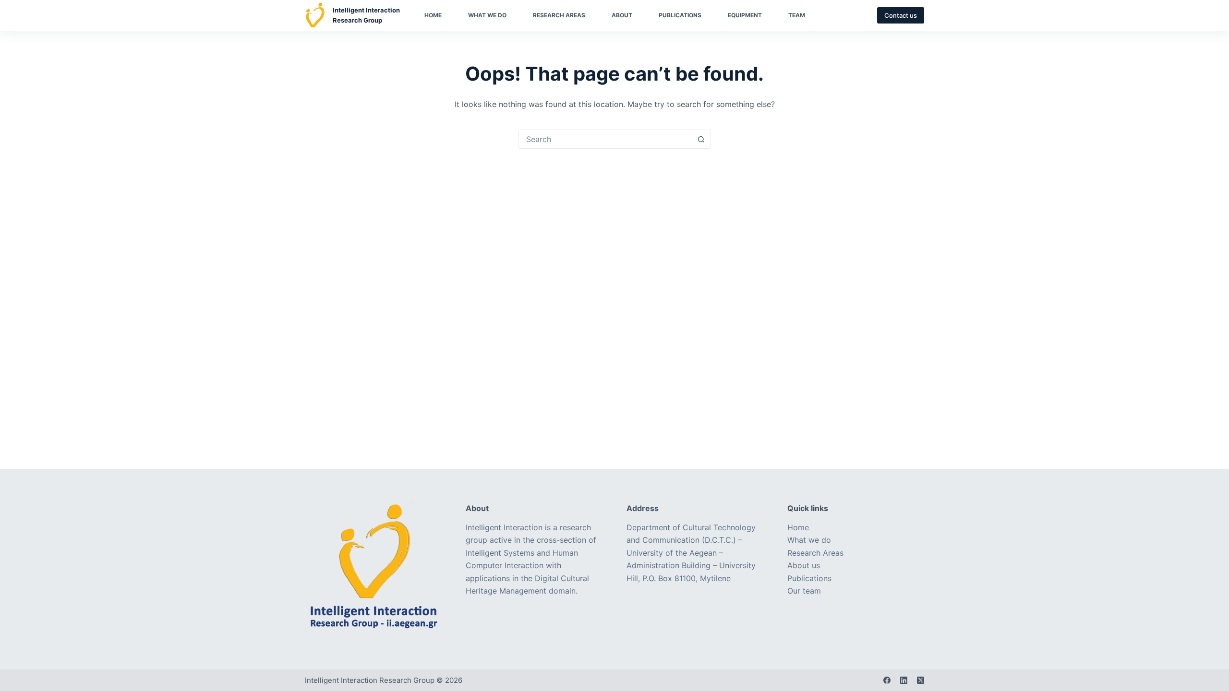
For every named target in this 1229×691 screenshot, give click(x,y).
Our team (804, 591)
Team (796, 15)
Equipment (745, 15)
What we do (487, 15)
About (622, 15)
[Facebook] (887, 680)
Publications (680, 15)
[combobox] (605, 139)
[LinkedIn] (903, 680)
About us (803, 565)
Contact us (900, 15)
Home (433, 15)
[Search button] (701, 139)
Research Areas (559, 15)
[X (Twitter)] (920, 680)
